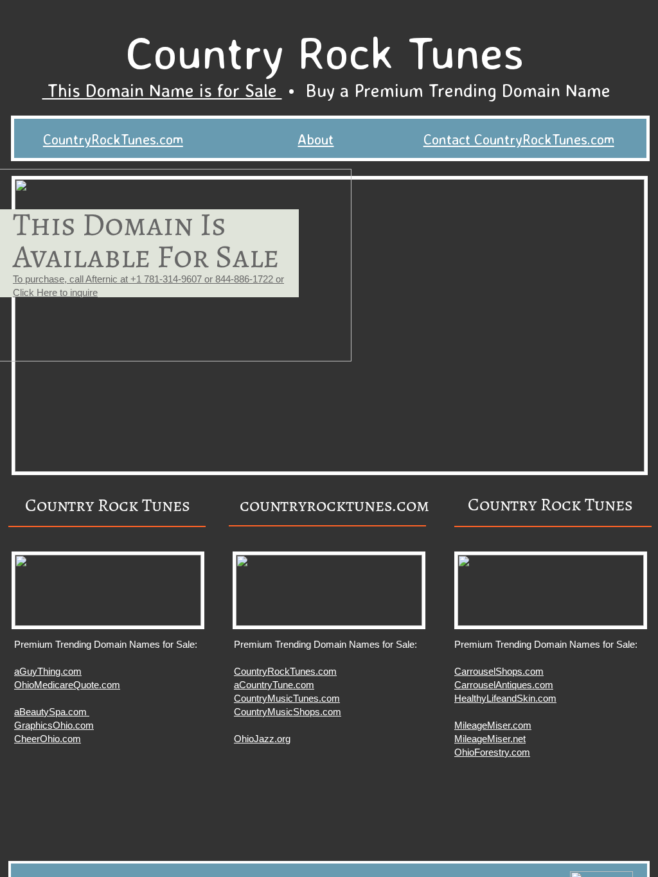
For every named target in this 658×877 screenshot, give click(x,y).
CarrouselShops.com (499, 671)
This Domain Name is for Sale (162, 90)
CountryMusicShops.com (287, 711)
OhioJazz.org (262, 738)
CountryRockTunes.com (113, 139)
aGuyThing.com (48, 671)
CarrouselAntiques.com (503, 684)
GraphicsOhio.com (54, 725)
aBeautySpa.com (51, 711)
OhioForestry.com (492, 752)
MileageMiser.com (492, 725)
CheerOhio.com (47, 738)
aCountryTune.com (274, 684)
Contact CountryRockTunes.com (518, 139)
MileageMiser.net (490, 738)
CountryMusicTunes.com (287, 698)
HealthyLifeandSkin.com (505, 698)
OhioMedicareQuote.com (67, 684)
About (315, 139)
